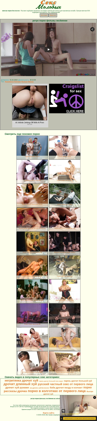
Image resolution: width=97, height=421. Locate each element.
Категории (44, 15)
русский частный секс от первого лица (65, 384)
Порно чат (53, 15)
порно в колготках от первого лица (57, 391)
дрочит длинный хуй (20, 384)
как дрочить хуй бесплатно (39, 388)
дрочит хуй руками (17, 387)
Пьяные (24, 82)
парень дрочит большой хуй (78, 381)
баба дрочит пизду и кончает (66, 387)
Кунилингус (9, 82)
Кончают (17, 82)
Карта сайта (48, 413)
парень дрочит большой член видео (51, 381)
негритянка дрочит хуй (21, 380)
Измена (30, 82)
